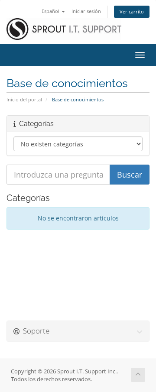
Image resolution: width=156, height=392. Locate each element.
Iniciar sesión (86, 11)
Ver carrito (132, 11)
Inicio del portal (24, 99)
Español (51, 11)
